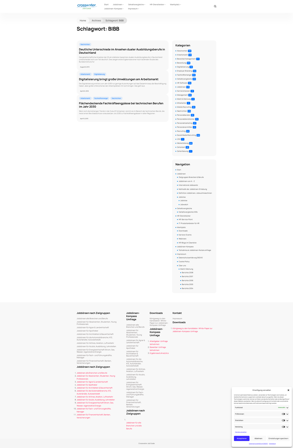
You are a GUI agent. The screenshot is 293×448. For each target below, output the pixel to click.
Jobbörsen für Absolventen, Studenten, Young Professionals (97, 323)
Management (182, 95)
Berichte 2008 (187, 272)
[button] (288, 390)
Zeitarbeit (181, 147)
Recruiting (181, 131)
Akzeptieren (242, 438)
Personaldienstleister (186, 119)
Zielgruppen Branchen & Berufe (191, 177)
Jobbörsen (117, 4)
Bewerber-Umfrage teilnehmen (158, 348)
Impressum (272, 444)
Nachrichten (85, 44)
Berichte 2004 (187, 288)
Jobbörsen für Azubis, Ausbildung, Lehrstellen (96, 346)
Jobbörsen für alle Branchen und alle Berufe (134, 425)
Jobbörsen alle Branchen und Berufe (92, 318)
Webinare (182, 238)
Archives (96, 20)
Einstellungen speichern (278, 438)
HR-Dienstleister (157, 4)
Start (106, 4)
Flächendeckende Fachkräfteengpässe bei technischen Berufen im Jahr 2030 (121, 105)
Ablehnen (258, 438)
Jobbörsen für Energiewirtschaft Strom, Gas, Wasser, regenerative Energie (96, 351)
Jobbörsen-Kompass (113, 8)
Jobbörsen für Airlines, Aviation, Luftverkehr (95, 343)
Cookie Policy (184, 261)
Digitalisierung (99, 74)
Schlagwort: (115, 20)
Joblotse (182, 197)
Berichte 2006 (187, 280)
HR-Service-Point (186, 219)
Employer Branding (184, 71)
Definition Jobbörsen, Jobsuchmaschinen (195, 193)
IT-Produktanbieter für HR (189, 223)
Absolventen (182, 51)
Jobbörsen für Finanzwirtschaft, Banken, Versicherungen (94, 362)
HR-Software (182, 83)
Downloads (183, 231)
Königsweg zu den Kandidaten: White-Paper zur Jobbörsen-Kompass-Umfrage (159, 321)
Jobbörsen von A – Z (187, 181)
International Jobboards (188, 185)
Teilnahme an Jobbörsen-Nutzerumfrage (195, 250)
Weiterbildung (183, 143)
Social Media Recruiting (186, 135)
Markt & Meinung (184, 99)
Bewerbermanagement (186, 59)
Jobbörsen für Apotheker (87, 331)
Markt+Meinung (186, 269)
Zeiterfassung (182, 151)
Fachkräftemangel (101, 98)
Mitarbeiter (181, 103)
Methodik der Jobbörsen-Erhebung (193, 189)
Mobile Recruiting (184, 107)
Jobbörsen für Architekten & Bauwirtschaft (95, 334)
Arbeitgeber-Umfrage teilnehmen (159, 342)
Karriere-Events (185, 235)
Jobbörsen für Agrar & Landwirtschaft (93, 327)
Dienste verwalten (241, 432)
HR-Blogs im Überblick (188, 242)
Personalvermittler (184, 127)
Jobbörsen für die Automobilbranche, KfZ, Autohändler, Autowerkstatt (95, 338)
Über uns (182, 265)
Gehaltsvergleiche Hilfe (188, 212)
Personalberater (183, 115)
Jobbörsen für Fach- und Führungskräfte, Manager (94, 356)
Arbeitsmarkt (85, 74)
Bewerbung (181, 63)
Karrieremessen (183, 91)
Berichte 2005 (187, 284)
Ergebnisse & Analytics (159, 353)
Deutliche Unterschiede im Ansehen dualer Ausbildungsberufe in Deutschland (122, 51)
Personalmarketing (184, 123)
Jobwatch (184, 204)
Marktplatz (175, 4)
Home (83, 20)
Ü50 (178, 139)
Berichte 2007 (187, 276)
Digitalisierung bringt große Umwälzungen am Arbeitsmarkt (118, 79)
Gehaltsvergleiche (136, 4)
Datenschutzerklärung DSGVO (258, 444)
